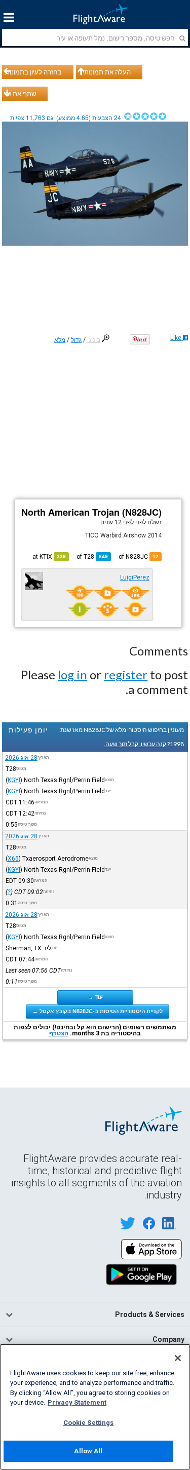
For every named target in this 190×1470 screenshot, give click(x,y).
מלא (59, 339)
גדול (76, 339)
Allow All (88, 1451)
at (49, 556)
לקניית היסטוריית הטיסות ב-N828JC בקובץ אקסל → (97, 1011)
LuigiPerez (134, 577)
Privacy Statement (77, 1402)
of (92, 556)
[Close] (178, 1358)
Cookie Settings (88, 1422)
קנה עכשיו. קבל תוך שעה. (135, 744)
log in (72, 674)
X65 (13, 858)
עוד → (95, 997)
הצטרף (58, 1033)
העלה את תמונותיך (105, 72)
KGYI (14, 780)
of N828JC (139, 556)
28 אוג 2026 (21, 757)
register (125, 674)
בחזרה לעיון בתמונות (33, 72)
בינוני (93, 339)
